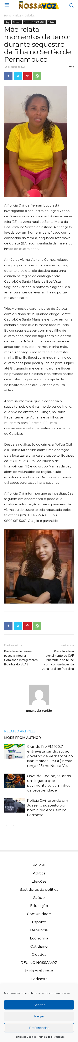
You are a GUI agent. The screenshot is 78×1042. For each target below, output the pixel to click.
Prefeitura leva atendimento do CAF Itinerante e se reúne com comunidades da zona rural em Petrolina (58, 660)
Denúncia (39, 930)
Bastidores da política (39, 889)
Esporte (39, 922)
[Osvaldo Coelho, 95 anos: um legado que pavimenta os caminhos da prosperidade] (14, 781)
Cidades (30, 15)
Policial (51, 22)
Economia (39, 938)
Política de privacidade (51, 1036)
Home (7, 15)
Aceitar (39, 1005)
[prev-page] (6, 825)
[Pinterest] (27, 76)
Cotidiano (39, 946)
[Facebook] (8, 76)
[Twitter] (18, 76)
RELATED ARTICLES (20, 731)
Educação (39, 906)
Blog (18, 15)
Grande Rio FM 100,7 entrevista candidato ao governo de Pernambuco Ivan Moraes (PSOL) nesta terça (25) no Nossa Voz (50, 756)
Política (39, 873)
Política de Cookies (25, 1036)
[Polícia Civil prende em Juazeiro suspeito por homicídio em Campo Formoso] (14, 805)
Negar (39, 1016)
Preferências (39, 1028)
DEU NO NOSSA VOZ (39, 963)
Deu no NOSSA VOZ (34, 22)
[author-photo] (39, 704)
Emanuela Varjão (39, 710)
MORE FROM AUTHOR (22, 738)
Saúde (39, 897)
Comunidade (39, 914)
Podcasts (39, 979)
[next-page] (13, 825)
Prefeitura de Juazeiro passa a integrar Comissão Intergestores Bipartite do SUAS (21, 657)
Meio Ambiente (39, 971)
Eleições (39, 881)
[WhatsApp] (37, 76)
